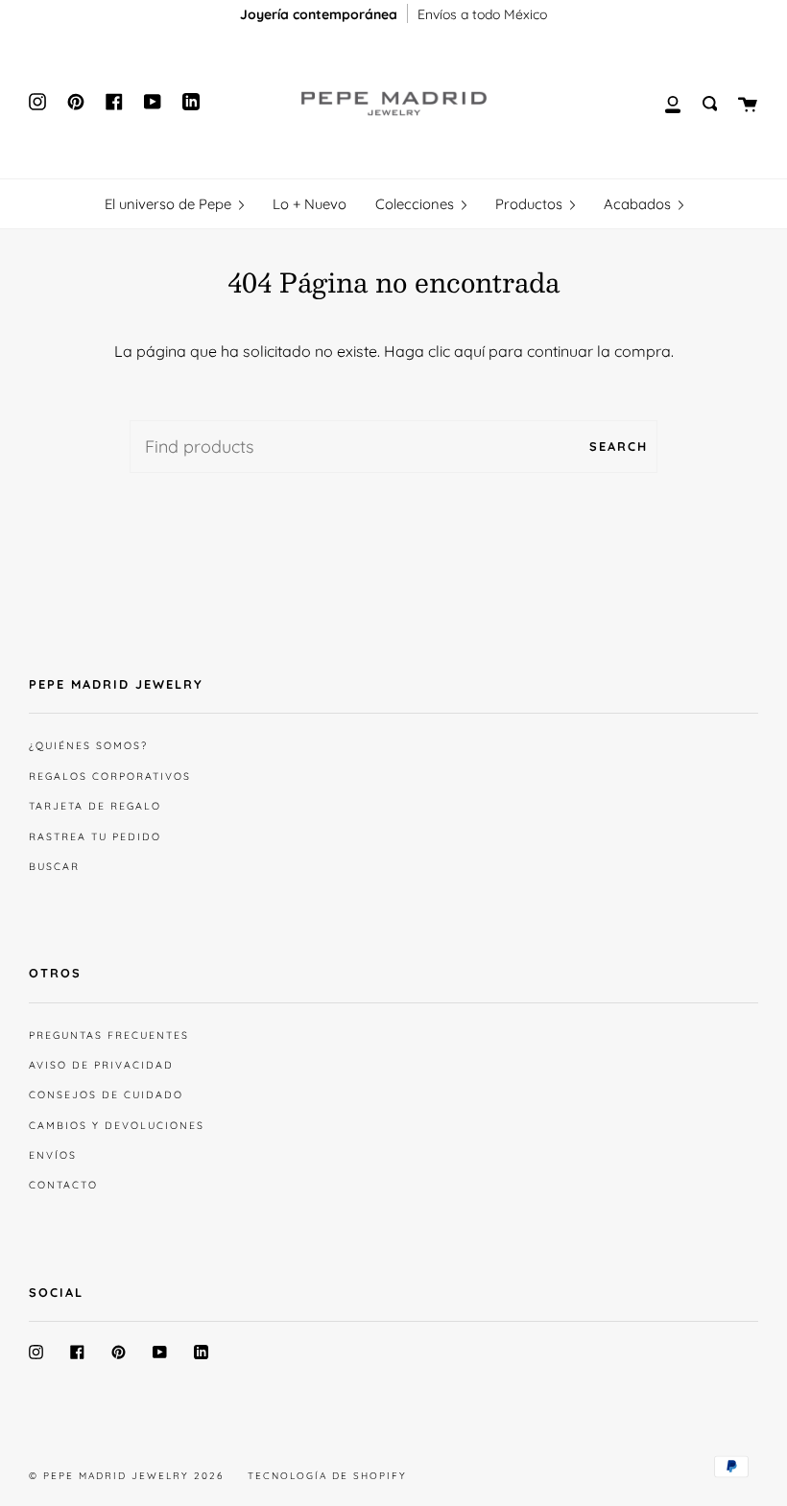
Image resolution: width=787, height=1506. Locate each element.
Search (618, 446)
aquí (469, 351)
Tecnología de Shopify (327, 1476)
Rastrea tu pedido (95, 836)
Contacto (63, 1184)
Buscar (54, 866)
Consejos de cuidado (106, 1094)
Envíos (53, 1155)
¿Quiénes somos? (88, 745)
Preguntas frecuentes (109, 1035)
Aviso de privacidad (101, 1064)
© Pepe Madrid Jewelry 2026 (126, 1476)
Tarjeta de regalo (95, 805)
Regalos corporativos (110, 776)
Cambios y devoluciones (116, 1125)
